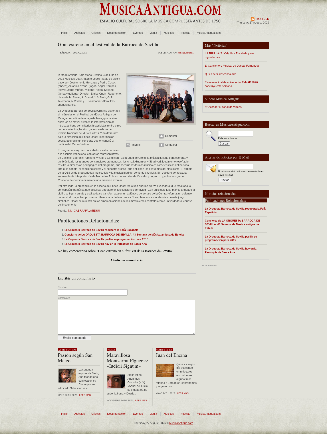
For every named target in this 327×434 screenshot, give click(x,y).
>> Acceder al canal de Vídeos (223, 107)
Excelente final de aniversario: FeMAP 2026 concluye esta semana (231, 84)
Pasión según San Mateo (75, 357)
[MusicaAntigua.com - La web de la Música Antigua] (160, 25)
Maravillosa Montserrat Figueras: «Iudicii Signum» (127, 360)
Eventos (138, 32)
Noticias (185, 32)
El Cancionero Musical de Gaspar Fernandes (232, 65)
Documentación (116, 32)
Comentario (64, 298)
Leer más (85, 395)
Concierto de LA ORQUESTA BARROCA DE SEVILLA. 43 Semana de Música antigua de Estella (232, 224)
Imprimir (136, 144)
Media (153, 32)
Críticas (96, 32)
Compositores (164, 350)
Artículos (79, 32)
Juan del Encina (171, 355)
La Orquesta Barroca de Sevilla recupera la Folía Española (235, 210)
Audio (62, 350)
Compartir (171, 144)
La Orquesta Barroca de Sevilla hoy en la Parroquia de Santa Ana (230, 250)
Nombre (62, 287)
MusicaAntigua (186, 52)
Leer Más (141, 400)
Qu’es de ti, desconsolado (220, 74)
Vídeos (111, 350)
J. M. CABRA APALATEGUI (84, 210)
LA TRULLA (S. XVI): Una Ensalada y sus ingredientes (229, 55)
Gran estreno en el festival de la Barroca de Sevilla (108, 44)
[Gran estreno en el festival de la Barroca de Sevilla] (161, 126)
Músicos (169, 32)
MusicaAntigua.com (209, 32)
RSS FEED (262, 18)
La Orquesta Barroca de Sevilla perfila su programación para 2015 (231, 238)
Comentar (171, 136)
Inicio (64, 32)
